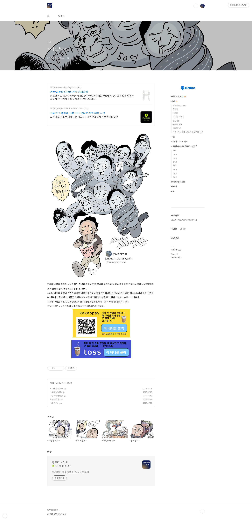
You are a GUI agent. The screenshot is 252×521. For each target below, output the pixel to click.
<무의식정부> (56, 392)
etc (172, 191)
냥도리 (174, 186)
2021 (175, 150)
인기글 (183, 228)
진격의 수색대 (178, 116)
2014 (175, 177)
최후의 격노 (177, 128)
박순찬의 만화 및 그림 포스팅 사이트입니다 (70, 472)
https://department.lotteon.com (66, 108)
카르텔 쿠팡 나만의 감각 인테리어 (69, 91)
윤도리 (175, 109)
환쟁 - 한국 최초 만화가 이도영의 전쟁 (188, 132)
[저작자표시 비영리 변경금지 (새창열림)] (81, 368)
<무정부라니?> (56, 395)
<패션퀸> (54, 403)
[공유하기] (57, 368)
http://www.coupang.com (63, 87)
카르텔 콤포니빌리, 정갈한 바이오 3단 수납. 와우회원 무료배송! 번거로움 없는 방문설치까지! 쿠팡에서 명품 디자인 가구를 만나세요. (92, 97)
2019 (175, 158)
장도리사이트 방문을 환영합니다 (184, 219)
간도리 (175, 113)
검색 (196, 6)
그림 (173, 136)
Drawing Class (178, 181)
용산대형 (176, 120)
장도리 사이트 (60, 462)
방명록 (61, 16)
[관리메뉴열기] (5, 516)
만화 (53, 383)
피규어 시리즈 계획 (179, 141)
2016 (175, 169)
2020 (175, 154)
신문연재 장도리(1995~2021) (184, 146)
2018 (175, 161)
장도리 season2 (179, 105)
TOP (202, 511)
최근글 (174, 228)
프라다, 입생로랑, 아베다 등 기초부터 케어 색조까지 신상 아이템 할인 (84, 116)
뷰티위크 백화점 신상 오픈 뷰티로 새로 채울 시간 (77, 113)
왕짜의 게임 (177, 124)
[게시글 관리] (61, 368)
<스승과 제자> (56, 388)
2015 (175, 173)
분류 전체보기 (177, 96)
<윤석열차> (55, 399)
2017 (175, 165)
